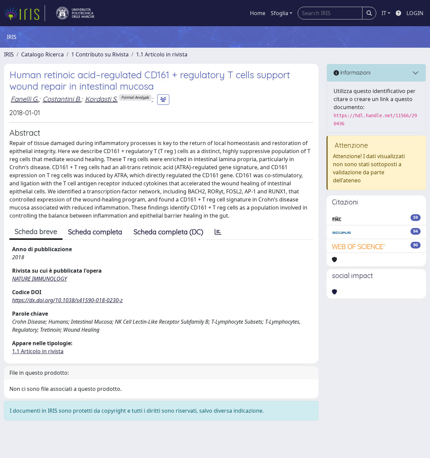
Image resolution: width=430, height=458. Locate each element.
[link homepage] (24, 13)
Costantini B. (62, 99)
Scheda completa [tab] (95, 232)
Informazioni (355, 72)
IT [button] (384, 13)
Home (257, 13)
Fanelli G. (25, 99)
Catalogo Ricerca (42, 54)
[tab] (218, 232)
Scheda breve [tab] (36, 231)
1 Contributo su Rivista (100, 54)
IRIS (9, 54)
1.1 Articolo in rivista (161, 54)
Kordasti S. (101, 99)
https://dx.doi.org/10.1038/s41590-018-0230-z (67, 300)
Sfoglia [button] (279, 13)
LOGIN (414, 13)
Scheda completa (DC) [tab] (168, 232)
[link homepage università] (75, 13)
